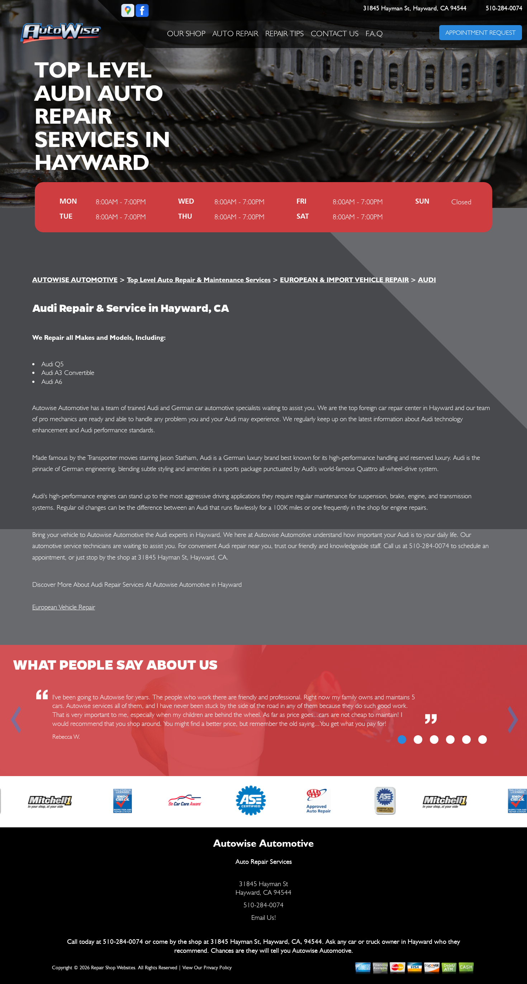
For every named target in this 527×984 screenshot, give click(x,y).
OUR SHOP (186, 33)
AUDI (427, 280)
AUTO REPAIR (235, 33)
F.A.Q (374, 33)
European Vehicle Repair (63, 607)
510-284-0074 (504, 8)
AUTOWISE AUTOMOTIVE (75, 280)
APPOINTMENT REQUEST (480, 32)
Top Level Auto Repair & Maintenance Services (199, 280)
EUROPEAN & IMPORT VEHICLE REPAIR (344, 280)
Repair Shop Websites (113, 967)
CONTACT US (335, 33)
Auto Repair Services (264, 862)
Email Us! (263, 917)
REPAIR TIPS (284, 33)
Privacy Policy (218, 967)
